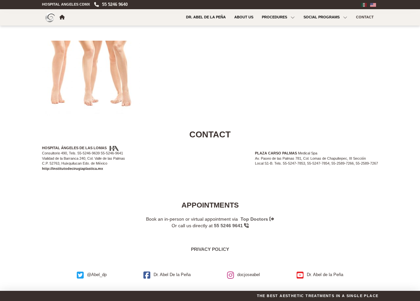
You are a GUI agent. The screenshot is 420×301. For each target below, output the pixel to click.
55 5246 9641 (229, 225)
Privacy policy (210, 249)
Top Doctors (255, 219)
